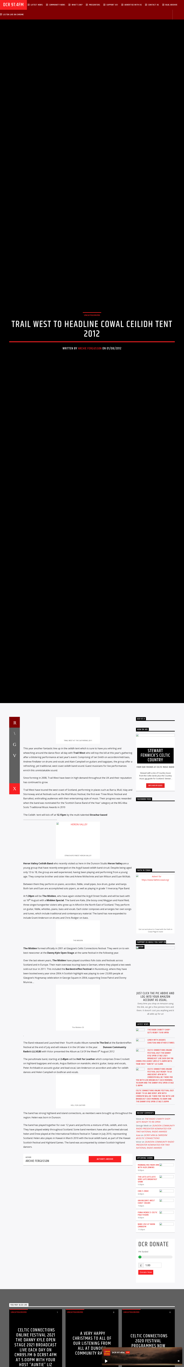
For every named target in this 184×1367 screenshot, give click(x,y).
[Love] (14, 844)
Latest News (37, 5)
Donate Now (146, 1327)
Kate (138, 1190)
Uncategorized (92, 340)
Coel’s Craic (143, 1246)
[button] (106, 1361)
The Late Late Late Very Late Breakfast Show (147, 1235)
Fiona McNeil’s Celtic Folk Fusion (147, 1269)
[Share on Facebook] (14, 788)
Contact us (153, 5)
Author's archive (105, 1214)
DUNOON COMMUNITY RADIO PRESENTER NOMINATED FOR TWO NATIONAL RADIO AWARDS (155, 1184)
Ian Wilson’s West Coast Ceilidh (146, 1257)
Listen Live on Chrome (13, 14)
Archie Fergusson (90, 373)
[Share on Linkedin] (14, 822)
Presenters (94, 5)
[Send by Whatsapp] (14, 833)
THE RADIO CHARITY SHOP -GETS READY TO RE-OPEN (159, 1086)
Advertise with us (133, 5)
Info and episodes (155, 841)
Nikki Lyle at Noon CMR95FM (146, 1281)
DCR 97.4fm (13, 4)
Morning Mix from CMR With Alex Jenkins (148, 1222)
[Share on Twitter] (14, 799)
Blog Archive (171, 5)
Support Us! (112, 5)
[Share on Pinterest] (14, 811)
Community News (57, 5)
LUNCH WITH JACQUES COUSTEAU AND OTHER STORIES (161, 1097)
